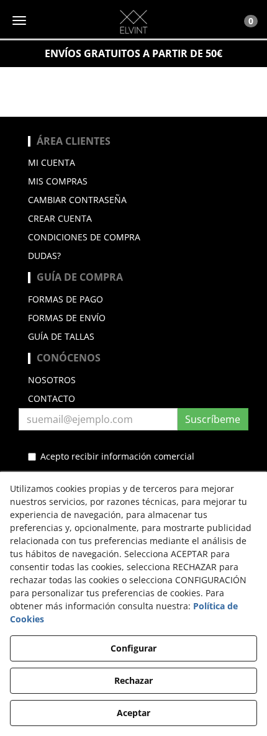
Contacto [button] (51, 398)
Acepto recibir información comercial (117, 456)
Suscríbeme (212, 419)
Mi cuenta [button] (51, 162)
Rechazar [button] (133, 680)
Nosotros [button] (52, 380)
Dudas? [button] (44, 255)
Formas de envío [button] (67, 318)
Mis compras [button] (58, 181)
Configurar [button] (133, 648)
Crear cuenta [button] (60, 218)
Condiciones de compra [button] (84, 237)
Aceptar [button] (133, 713)
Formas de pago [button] (65, 299)
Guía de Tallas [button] (61, 336)
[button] (133, 21)
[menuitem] (133, 162)
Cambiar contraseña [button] (77, 200)
